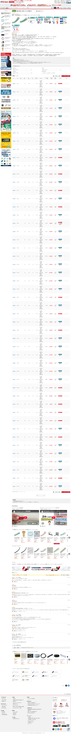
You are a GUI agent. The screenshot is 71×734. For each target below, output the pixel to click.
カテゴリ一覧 (4, 698)
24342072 (14, 190)
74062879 (14, 338)
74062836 (14, 256)
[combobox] (33, 7)
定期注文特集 (4, 706)
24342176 (14, 404)
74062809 (14, 231)
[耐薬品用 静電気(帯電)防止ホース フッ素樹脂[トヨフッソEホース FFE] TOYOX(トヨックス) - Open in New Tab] (43, 550)
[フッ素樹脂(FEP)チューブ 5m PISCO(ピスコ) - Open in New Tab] (17, 550)
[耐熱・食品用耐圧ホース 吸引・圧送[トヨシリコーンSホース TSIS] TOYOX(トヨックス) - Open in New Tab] (17, 534)
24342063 (14, 165)
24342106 (14, 264)
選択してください (15, 69)
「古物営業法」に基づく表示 (32, 719)
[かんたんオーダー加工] (6, 109)
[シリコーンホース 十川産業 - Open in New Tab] (30, 534)
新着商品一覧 (4, 701)
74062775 (14, 182)
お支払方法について (64, 699)
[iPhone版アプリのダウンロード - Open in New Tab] (56, 725)
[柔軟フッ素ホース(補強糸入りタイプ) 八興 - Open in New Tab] (50, 550)
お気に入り (69, 7)
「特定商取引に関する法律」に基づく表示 (34, 718)
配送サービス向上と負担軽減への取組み (18, 706)
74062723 (14, 108)
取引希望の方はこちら (16, 718)
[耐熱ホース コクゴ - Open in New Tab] (17, 656)
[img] (4, 2)
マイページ (10, 3)
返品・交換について (64, 700)
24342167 (14, 379)
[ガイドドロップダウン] (63, 3)
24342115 (14, 272)
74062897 (14, 354)
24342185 (14, 420)
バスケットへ (57, 543)
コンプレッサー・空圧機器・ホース (45, 564)
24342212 (14, 486)
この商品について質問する (16, 647)
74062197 (14, 412)
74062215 (14, 445)
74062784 (14, 198)
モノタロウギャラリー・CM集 (17, 707)
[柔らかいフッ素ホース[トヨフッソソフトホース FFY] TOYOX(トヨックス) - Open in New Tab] (57, 550)
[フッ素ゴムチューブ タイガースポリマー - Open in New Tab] (57, 656)
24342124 (14, 297)
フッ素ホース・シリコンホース (58, 564)
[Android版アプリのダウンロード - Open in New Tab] (65, 725)
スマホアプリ (4, 713)
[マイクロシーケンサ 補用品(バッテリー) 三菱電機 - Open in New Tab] (50, 534)
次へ (43, 495)
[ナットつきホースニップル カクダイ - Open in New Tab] (24, 534)
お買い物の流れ (55, 699)
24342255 (19, 614)
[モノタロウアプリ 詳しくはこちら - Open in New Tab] (61, 722)
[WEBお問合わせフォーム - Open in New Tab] (56, 2)
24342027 (14, 83)
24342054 (14, 157)
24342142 (14, 330)
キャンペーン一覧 (4, 705)
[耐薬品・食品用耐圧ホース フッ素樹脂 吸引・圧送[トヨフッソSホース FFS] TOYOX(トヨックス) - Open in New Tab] (37, 550)
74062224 (14, 453)
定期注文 (15, 3)
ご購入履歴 (19, 3)
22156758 (14, 280)
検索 (55, 7)
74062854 (14, 305)
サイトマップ (29, 723)
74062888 (14, 346)
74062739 (14, 124)
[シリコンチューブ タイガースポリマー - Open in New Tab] (37, 656)
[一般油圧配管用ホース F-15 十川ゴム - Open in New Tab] (43, 656)
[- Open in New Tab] (55, 705)
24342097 (14, 223)
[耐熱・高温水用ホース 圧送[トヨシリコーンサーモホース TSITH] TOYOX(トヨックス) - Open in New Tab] (43, 534)
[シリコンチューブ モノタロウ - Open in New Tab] (30, 656)
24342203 (14, 478)
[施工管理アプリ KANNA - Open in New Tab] (6, 122)
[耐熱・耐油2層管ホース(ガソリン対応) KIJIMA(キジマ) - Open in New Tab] (50, 656)
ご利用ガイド (56, 697)
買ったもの (65, 7)
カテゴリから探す (3, 7)
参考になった (15, 581)
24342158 (14, 371)
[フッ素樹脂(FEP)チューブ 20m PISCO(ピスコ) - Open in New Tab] (24, 550)
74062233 (14, 461)
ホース (52, 564)
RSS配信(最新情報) (4, 714)
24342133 (14, 313)
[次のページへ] (69, 538)
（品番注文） (7, 8)
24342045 (14, 116)
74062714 (14, 91)
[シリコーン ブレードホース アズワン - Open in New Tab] (24, 656)
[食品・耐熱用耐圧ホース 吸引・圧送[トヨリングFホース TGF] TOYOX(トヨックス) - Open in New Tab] (63, 534)
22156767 (14, 387)
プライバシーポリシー (31, 720)
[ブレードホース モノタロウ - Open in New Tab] (63, 656)
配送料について (55, 700)
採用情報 (13, 710)
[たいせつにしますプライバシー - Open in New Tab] (68, 729)
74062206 (14, 428)
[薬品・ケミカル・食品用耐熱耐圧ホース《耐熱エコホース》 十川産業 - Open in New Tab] (37, 534)
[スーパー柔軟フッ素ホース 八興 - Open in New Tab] (30, 550)
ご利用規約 (29, 716)
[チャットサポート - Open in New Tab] (59, 2)
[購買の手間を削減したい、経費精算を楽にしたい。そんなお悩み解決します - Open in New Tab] (41, 569)
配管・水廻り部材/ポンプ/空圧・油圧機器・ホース (32, 564)
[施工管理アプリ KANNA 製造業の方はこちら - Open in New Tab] (6, 130)
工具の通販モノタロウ (20, 564)
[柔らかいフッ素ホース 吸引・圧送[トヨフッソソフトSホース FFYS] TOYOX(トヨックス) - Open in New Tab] (63, 550)
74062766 (14, 149)
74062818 (14, 239)
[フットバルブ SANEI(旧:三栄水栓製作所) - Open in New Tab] (57, 534)
